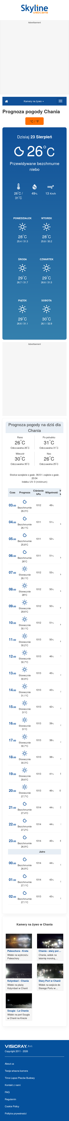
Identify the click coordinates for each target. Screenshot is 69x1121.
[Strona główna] (6, 101)
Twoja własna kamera (16, 1070)
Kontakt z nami (13, 1085)
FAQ (7, 1092)
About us (9, 1063)
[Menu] (60, 101)
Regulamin (10, 1099)
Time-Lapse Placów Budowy (20, 1077)
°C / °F (34, 121)
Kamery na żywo (33, 101)
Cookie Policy (12, 1106)
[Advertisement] (34, 59)
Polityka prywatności (15, 1113)
